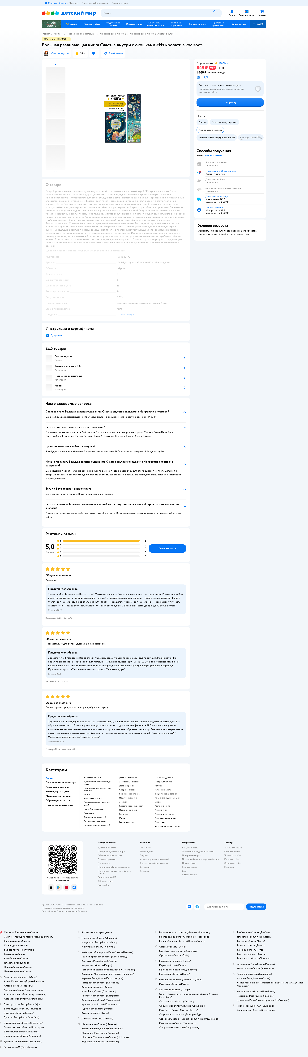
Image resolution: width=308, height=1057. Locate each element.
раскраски (89, 813)
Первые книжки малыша (80, 33)
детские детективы (128, 777)
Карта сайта (103, 885)
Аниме (87, 794)
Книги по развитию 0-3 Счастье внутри (152, 33)
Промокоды (104, 863)
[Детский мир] (69, 13)
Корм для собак (232, 859)
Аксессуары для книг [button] (58, 787)
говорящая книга (127, 822)
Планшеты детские (164, 777)
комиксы (123, 814)
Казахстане (70, 911)
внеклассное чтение (129, 794)
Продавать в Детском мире (111, 851)
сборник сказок (127, 790)
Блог (184, 870)
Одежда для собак (233, 863)
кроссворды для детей (95, 817)
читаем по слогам (163, 790)
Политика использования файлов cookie (114, 872)
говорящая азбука (163, 782)
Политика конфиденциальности (114, 867)
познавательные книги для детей (97, 803)
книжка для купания (164, 814)
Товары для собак (232, 855)
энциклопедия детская (166, 794)
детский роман (126, 786)
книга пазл (160, 822)
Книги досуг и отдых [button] (57, 791)
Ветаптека (229, 867)
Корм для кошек (232, 851)
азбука (158, 786)
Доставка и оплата (107, 847)
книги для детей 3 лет (165, 818)
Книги (57, 33)
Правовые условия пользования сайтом (83, 904)
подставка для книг (128, 798)
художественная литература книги (97, 782)
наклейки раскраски (94, 809)
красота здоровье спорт (131, 806)
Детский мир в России (53, 911)
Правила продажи (107, 859)
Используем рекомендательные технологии (63, 908)
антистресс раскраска (95, 821)
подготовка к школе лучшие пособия (97, 789)
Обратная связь (105, 881)
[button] (258, 24)
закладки (123, 802)
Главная (46, 33)
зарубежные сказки (129, 782)
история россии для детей (97, 825)
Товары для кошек (233, 847)
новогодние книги (93, 777)
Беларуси (82, 911)
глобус (158, 802)
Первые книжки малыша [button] (59, 805)
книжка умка (161, 810)
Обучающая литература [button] (59, 800)
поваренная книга (128, 810)
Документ (56, 335)
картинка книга (162, 806)
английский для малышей (167, 798)
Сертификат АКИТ (107, 877)
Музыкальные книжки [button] (58, 796)
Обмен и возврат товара (110, 855)
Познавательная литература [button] (61, 782)
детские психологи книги (167, 826)
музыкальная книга (93, 798)
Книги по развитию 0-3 (113, 33)
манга (122, 818)
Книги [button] (49, 778)
